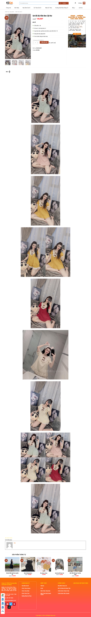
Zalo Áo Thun (2, 600)
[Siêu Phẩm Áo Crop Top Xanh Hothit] (75, 564)
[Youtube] (7, 604)
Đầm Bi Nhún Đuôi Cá (28, 573)
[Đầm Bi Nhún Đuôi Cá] (28, 564)
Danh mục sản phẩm (9, 11)
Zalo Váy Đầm (2, 604)
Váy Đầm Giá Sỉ (26, 7)
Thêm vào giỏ (44, 42)
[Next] (29, 36)
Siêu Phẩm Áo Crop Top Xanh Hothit (75, 573)
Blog (73, 7)
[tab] (7, 71)
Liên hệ (80, 7)
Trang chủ (8, 7)
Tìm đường (2, 596)
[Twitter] (10, 604)
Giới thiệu (16, 7)
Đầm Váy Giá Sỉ (18, 11)
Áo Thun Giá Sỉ (37, 7)
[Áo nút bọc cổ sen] (44, 564)
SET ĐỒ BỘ (37, 50)
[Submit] (64, 3)
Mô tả (7, 71)
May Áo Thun (48, 7)
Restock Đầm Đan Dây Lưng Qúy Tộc (12, 573)
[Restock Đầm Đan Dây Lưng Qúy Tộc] (12, 564)
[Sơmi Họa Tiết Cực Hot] (59, 564)
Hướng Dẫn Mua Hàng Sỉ (61, 7)
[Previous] (7, 36)
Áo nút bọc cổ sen (43, 573)
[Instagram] (9, 607)
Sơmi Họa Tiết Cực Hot (59, 573)
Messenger (2, 608)
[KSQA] (9, 3)
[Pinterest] (14, 604)
